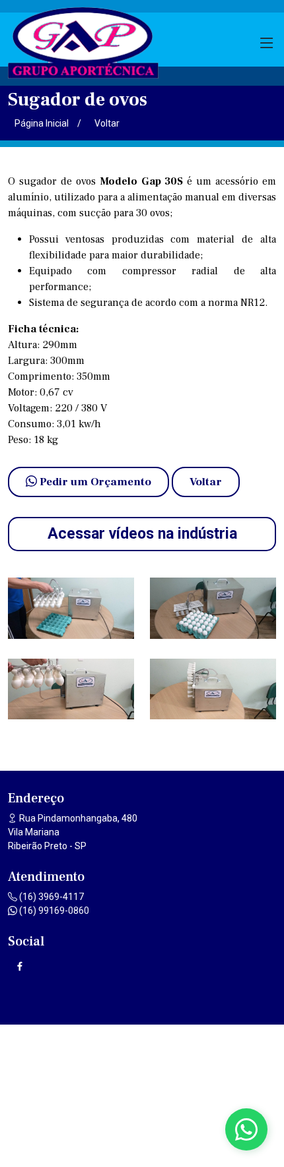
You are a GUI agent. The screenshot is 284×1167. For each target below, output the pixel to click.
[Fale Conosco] (246, 1129)
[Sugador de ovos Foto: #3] (71, 689)
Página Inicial (42, 123)
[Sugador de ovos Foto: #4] (213, 689)
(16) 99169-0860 (53, 910)
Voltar (107, 123)
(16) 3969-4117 (50, 896)
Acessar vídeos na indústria (142, 534)
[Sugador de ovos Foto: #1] (71, 608)
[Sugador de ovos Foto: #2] (213, 608)
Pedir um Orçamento (94, 482)
